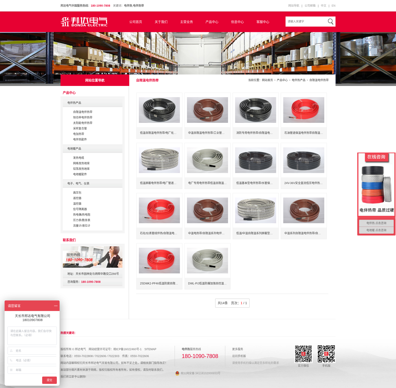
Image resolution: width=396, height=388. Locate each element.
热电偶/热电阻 (81, 214)
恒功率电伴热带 (82, 117)
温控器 (77, 203)
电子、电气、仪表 (78, 183)
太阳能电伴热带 (82, 123)
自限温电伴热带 (319, 80)
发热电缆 (78, 158)
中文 (323, 5)
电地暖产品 (74, 148)
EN (334, 5)
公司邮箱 (310, 5)
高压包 (77, 192)
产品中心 (212, 22)
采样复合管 (80, 128)
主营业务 (186, 22)
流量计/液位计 (81, 225)
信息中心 (237, 22)
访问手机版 (239, 356)
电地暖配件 (80, 174)
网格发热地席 (81, 163)
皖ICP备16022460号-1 (127, 349)
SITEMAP (150, 349)
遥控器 (77, 198)
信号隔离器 (80, 209)
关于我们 (161, 22)
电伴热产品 (298, 80)
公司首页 (135, 22)
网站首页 (267, 80)
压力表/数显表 (81, 220)
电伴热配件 (80, 139)
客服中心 (262, 22)
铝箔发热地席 (81, 169)
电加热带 (78, 134)
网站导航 (293, 5)
